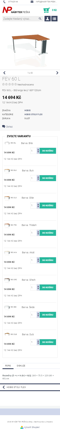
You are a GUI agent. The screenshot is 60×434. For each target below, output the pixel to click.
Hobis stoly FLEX (33, 114)
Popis (8, 366)
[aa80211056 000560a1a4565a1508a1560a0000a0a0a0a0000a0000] (7, 334)
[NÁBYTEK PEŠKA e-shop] (16, 10)
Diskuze (21, 366)
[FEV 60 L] (7, 170)
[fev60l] (7, 142)
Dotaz (9, 126)
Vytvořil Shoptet (32, 427)
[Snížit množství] (38, 152)
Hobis (27, 110)
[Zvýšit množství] (38, 149)
